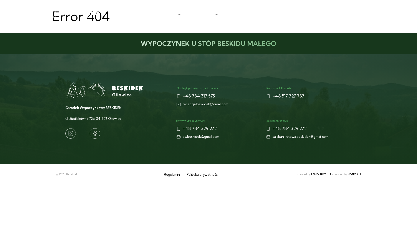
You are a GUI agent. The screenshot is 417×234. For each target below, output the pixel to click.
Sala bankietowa (330, 15)
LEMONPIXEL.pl (321, 174)
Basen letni (302, 15)
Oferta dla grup (237, 15)
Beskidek (170, 15)
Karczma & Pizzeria (271, 15)
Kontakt (355, 15)
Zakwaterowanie (201, 15)
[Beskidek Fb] (95, 133)
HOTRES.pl (354, 174)
